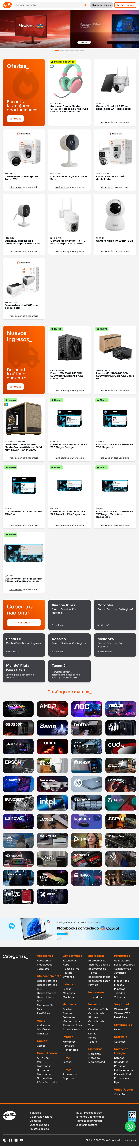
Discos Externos (47, 980)
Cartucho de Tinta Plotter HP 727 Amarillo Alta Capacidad (68, 513)
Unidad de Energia (121, 1051)
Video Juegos (124, 1089)
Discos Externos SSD (47, 987)
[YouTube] (21, 1140)
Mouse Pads (121, 980)
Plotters (93, 984)
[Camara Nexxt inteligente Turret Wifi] (24, 150)
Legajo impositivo (86, 1124)
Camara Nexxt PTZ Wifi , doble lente (111, 178)
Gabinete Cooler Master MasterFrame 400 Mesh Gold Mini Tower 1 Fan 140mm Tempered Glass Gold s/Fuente (23, 450)
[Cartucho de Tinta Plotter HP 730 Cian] (24, 485)
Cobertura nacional (41, 1116)
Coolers (68, 1009)
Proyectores (70, 1049)
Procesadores (71, 1029)
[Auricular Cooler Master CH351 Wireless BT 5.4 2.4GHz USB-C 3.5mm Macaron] (69, 80)
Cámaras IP (121, 1009)
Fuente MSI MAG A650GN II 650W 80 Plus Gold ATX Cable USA (115, 376)
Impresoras (96, 956)
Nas (39, 1009)
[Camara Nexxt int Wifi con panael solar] (24, 279)
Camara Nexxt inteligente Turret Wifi (21, 178)
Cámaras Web (122, 968)
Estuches (69, 984)
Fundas (67, 989)
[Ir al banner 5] (77, 50)
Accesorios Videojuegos (44, 962)
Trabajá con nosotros (89, 1112)
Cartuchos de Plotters (96, 1015)
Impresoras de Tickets (97, 970)
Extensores (70, 960)
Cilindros (93, 1029)
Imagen (68, 1037)
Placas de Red (71, 968)
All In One (43, 1057)
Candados (43, 968)
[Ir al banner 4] (72, 50)
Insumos (94, 1004)
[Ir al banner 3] (67, 50)
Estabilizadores (123, 1070)
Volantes (119, 997)
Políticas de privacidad (89, 1120)
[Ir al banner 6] (82, 50)
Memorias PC (96, 1062)
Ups (116, 1082)
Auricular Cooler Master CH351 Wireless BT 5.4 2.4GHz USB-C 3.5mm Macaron (69, 109)
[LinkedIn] (16, 1140)
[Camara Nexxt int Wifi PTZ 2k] (115, 215)
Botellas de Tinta (98, 1009)
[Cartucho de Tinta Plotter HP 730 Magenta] (115, 418)
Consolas (120, 1094)
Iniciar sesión (127, 5)
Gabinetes (69, 1017)
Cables (42, 1041)
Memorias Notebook (94, 1055)
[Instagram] (5, 1140)
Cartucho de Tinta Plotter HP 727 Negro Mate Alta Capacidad (114, 514)
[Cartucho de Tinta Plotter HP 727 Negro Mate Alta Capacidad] (115, 485)
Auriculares (44, 1025)
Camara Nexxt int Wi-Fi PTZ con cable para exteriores (68, 242)
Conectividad (72, 956)
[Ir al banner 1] (57, 50)
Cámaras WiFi (122, 1013)
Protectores (121, 1078)
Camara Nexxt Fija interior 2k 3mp (69, 178)
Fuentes (67, 1013)
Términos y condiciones (90, 1116)
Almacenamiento (48, 976)
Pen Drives (43, 1013)
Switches (68, 976)
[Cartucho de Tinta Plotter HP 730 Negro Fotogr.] (69, 418)
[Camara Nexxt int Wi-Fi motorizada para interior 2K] (24, 215)
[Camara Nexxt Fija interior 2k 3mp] (69, 150)
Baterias (119, 1057)
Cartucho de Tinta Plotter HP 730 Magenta (114, 446)
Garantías (120, 1041)
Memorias (95, 1049)
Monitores (69, 1041)
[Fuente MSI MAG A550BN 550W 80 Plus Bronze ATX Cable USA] (69, 347)
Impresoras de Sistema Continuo (99, 962)
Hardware (70, 1004)
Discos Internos (46, 993)
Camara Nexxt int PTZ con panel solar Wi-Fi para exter (113, 107)
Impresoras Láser (99, 980)
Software (120, 1037)
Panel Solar (121, 1017)
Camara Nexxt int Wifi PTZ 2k (114, 240)
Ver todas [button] (15, 118)
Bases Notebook (124, 964)
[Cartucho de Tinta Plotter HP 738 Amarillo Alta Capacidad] (24, 553)
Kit (115, 976)
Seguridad (121, 1004)
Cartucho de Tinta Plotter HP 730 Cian (23, 513)
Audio (41, 1020)
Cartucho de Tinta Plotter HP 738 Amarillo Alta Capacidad (23, 580)
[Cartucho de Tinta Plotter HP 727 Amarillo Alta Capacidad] (69, 485)
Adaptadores (122, 960)
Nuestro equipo (39, 1128)
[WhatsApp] (130, 1126)
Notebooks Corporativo (44, 1076)
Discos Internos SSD (46, 999)
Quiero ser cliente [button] (101, 5)
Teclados (119, 993)
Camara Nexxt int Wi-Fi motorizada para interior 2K (22, 242)
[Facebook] (10, 1140)
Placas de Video (72, 1025)
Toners (92, 1041)
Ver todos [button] (24, 622)
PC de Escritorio (47, 1082)
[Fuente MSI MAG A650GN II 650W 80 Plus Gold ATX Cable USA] (115, 347)
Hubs (66, 964)
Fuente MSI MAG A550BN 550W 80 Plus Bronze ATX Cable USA (66, 376)
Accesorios (45, 956)
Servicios (35, 1112)
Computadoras (47, 1053)
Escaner (67, 1062)
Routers (67, 972)
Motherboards (72, 1021)
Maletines (69, 993)
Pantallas (68, 1045)
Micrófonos (44, 1029)
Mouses (119, 984)
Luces (117, 1029)
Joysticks (120, 972)
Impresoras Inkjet (99, 976)
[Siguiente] (132, 31)
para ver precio (115, 122)
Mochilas (68, 997)
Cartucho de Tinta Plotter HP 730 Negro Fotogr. (68, 446)
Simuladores (123, 1025)
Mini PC (41, 1062)
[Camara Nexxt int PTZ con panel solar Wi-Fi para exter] (115, 80)
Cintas (92, 1033)
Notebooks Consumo (44, 1068)
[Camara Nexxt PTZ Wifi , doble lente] (115, 150)
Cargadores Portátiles (121, 1064)
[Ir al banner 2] (62, 50)
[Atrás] (7, 31)
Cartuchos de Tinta (96, 1023)
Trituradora (95, 997)
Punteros (119, 989)
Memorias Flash (46, 1005)
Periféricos (122, 956)
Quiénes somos (39, 1124)
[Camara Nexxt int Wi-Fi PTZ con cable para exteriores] (69, 215)
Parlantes (42, 1033)
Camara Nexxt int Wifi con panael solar (21, 306)
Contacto (35, 1120)
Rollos (92, 1037)
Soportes (68, 1078)
